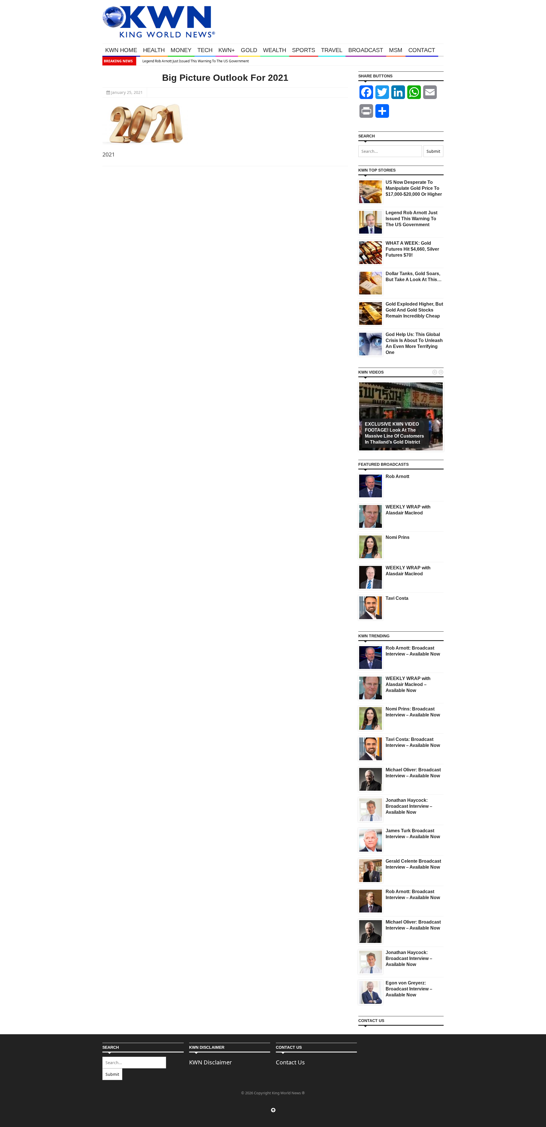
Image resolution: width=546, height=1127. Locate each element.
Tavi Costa (397, 598)
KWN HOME (121, 50)
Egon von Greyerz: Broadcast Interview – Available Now (409, 988)
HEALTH (154, 50)
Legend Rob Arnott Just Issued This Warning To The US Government (192, 61)
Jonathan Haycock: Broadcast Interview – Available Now (409, 806)
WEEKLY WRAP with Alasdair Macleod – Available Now (408, 684)
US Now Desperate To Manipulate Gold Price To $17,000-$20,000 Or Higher (414, 188)
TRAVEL (331, 50)
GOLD (249, 50)
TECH (204, 50)
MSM (395, 50)
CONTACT (421, 50)
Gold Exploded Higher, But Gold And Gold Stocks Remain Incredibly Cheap (414, 310)
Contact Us (290, 1062)
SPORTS (303, 50)
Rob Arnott (397, 476)
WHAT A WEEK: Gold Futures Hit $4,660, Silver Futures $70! (412, 249)
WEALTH (274, 50)
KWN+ (226, 50)
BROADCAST (365, 50)
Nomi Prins (398, 537)
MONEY (181, 50)
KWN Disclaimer (210, 1062)
